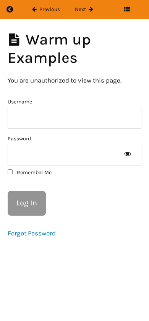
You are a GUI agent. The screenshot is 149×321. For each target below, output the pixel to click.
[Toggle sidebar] (126, 9)
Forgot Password (32, 233)
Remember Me (34, 172)
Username (20, 102)
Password (19, 138)
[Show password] (127, 154)
